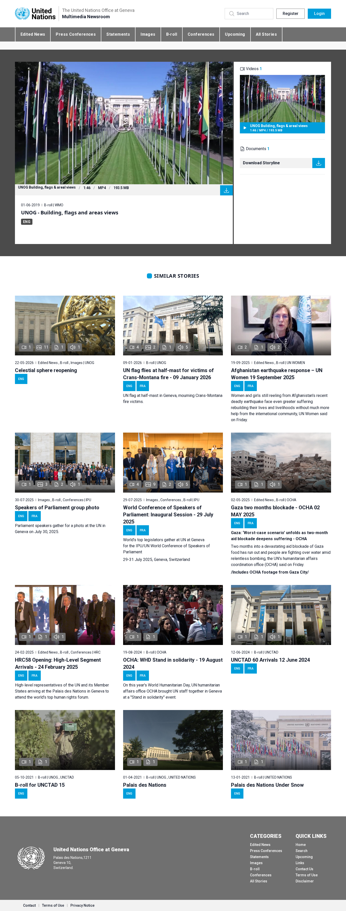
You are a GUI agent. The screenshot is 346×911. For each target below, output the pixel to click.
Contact (29, 905)
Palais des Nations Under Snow (267, 785)
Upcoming (235, 34)
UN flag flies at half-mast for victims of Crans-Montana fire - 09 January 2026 (168, 373)
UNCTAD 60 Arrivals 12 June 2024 (270, 660)
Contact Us (304, 869)
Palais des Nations (144, 785)
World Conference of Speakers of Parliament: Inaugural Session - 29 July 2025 (168, 514)
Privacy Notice (82, 905)
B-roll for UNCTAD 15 (40, 785)
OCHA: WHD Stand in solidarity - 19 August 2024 (173, 663)
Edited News (33, 34)
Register (290, 13)
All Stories (266, 34)
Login (319, 13)
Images (148, 34)
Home (301, 845)
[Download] (226, 190)
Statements (118, 34)
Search (301, 851)
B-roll (171, 34)
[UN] (35, 14)
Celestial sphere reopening (46, 370)
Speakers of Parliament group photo (57, 507)
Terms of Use (307, 875)
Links (300, 863)
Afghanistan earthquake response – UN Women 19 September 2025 (276, 373)
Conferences (201, 34)
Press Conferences (76, 34)
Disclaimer (305, 881)
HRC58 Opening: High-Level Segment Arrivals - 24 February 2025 (58, 663)
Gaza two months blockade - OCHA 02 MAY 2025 (275, 511)
